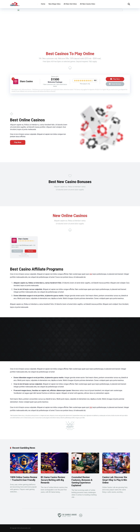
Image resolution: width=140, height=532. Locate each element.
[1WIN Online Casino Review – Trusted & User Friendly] (24, 463)
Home (43, 4)
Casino (20, 472)
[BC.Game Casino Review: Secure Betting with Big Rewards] (54, 463)
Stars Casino (26, 81)
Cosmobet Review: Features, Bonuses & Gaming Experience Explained (82, 481)
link (91, 274)
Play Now (116, 79)
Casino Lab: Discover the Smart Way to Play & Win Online (114, 480)
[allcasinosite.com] (14, 3)
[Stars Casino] (15, 84)
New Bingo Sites (54, 4)
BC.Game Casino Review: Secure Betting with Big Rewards (53, 480)
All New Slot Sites (70, 4)
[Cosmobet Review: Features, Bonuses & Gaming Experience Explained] (85, 463)
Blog (13, 472)
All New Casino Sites (87, 4)
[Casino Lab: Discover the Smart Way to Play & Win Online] (116, 463)
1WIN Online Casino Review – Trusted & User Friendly (23, 478)
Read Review (116, 84)
